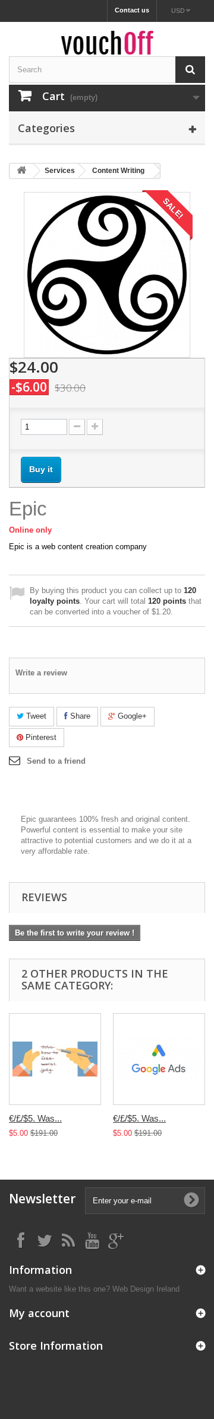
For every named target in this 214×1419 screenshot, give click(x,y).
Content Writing (118, 170)
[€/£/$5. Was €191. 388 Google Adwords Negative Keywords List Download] (55, 1059)
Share (79, 716)
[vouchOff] (107, 43)
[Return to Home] (21, 171)
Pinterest (39, 737)
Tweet (35, 716)
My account (39, 1313)
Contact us (132, 10)
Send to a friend (56, 761)
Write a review (41, 672)
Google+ (131, 716)
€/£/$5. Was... (35, 1118)
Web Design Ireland (146, 1289)
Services (60, 170)
